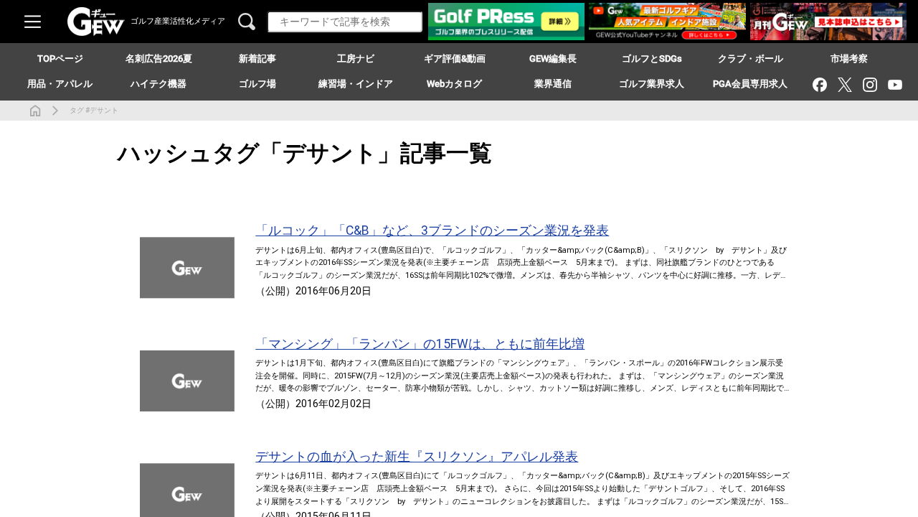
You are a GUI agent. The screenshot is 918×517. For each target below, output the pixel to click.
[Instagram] (869, 84)
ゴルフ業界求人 (651, 83)
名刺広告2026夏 (159, 58)
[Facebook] (819, 84)
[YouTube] (894, 84)
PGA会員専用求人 (750, 83)
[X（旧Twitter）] (844, 84)
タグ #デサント (94, 110)
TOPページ (60, 58)
